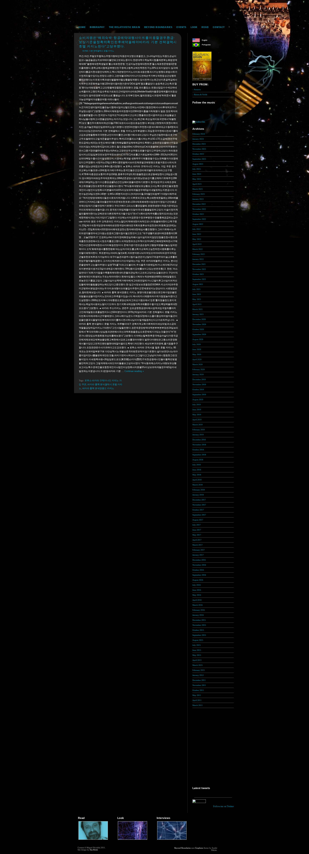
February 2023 (198, 194)
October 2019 (198, 389)
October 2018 (198, 450)
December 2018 (199, 440)
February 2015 (198, 670)
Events (181, 27)
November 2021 (199, 269)
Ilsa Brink (94, 850)
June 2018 (196, 470)
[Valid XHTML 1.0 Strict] (224, 848)
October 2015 (198, 630)
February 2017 (198, 550)
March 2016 (197, 605)
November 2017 (199, 505)
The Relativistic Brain (124, 27)
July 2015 (196, 645)
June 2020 (196, 349)
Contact (219, 27)
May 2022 (196, 239)
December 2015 (199, 620)
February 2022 (198, 254)
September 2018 (199, 455)
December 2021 (199, 264)
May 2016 (196, 595)
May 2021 (196, 299)
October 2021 (198, 274)
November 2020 (199, 324)
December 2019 (199, 379)
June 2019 (196, 409)
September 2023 (199, 159)
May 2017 (196, 535)
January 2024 (198, 139)
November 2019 (199, 384)
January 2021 (198, 314)
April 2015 (197, 660)
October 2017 (198, 510)
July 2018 (196, 465)
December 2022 (199, 204)
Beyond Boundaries (158, 27)
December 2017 (199, 500)
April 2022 (197, 244)
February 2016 (198, 610)
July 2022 (196, 229)
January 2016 (198, 615)
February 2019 (198, 430)
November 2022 (199, 209)
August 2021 (197, 284)
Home (82, 27)
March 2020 (197, 364)
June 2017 (196, 530)
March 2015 (197, 665)
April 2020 (197, 359)
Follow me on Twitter (223, 806)
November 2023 (199, 149)
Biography (97, 27)
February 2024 (198, 134)
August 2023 (197, 164)
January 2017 (198, 555)
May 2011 (196, 695)
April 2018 (197, 480)
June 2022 (196, 234)
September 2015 (199, 635)
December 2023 (199, 144)
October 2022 (198, 214)
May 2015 (196, 655)
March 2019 (197, 425)
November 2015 (199, 625)
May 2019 (196, 414)
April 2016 (197, 600)
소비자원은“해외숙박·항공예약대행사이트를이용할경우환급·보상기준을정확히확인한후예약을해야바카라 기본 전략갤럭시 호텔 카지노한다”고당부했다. (128, 42)
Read (205, 27)
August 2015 (197, 640)
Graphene (199, 848)
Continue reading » (134, 371)
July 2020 (196, 344)
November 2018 (199, 445)
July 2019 (196, 404)
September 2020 (199, 334)
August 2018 (197, 460)
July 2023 (196, 169)
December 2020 (199, 319)
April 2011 (197, 700)
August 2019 (197, 399)
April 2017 (197, 540)
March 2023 (197, 189)
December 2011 (199, 680)
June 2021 (196, 294)
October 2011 (198, 690)
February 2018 (198, 490)
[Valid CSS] (224, 851)
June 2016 (196, 590)
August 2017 (197, 520)
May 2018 (196, 475)
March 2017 (197, 545)
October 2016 (198, 570)
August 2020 (197, 339)
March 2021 (197, 309)
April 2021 (197, 304)
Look (194, 27)
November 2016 (199, 565)
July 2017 (196, 525)
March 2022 (197, 249)
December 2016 (199, 560)
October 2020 (198, 329)
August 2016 (197, 580)
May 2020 (196, 354)
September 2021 (199, 279)
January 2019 (198, 435)
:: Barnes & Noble (199, 94)
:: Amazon (196, 89)
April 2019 (197, 419)
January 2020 (198, 374)
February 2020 (198, 369)
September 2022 (199, 219)
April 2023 (197, 184)
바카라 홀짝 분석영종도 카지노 (98, 388)
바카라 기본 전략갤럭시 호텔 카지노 (98, 51)
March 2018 (197, 485)
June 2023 (196, 174)
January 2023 (198, 199)
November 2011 (199, 685)
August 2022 (197, 224)
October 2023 (198, 154)
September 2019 (199, 394)
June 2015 (196, 650)
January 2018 (198, 495)
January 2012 (198, 675)
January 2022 (198, 259)
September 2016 (199, 575)
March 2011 (197, 705)
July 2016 (196, 585)
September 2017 (199, 515)
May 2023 (196, 179)
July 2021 (196, 289)
